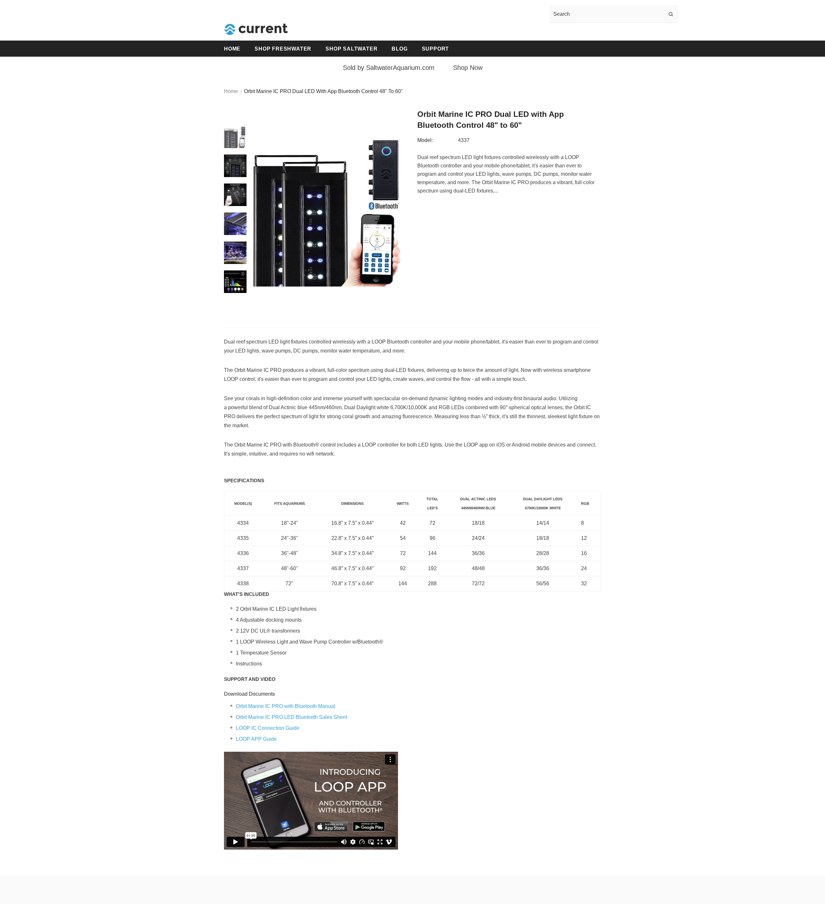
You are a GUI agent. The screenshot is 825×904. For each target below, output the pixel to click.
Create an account (580, 32)
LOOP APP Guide (256, 739)
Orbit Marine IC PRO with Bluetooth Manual (285, 706)
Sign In (544, 32)
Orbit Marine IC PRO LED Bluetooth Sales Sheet (291, 717)
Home (231, 91)
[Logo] (256, 29)
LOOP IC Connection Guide (267, 728)
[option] (330, 209)
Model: (425, 140)
